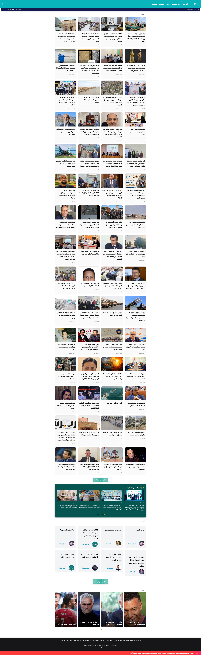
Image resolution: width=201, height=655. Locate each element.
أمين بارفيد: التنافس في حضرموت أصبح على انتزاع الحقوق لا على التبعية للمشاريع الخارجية (66, 194)
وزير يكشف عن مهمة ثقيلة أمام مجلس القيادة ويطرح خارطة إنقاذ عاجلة (135, 376)
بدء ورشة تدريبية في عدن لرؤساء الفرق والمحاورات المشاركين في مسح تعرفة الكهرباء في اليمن (112, 163)
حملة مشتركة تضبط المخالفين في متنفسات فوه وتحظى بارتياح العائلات (135, 254)
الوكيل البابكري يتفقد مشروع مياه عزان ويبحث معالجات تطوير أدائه (89, 433)
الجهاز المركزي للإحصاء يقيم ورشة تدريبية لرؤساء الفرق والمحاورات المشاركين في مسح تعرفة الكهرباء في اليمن (65, 255)
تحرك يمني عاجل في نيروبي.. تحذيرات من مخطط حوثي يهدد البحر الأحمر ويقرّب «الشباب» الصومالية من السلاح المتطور (66, 436)
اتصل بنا (85, 645)
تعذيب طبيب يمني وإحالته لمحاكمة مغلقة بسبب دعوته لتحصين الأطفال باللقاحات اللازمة (65, 224)
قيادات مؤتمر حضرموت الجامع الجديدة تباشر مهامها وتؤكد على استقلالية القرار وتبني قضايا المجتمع (113, 37)
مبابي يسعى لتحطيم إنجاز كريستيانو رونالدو (137, 623)
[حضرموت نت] (197, 4)
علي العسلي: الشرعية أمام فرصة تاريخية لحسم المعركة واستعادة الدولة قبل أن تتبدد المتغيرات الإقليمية (112, 133)
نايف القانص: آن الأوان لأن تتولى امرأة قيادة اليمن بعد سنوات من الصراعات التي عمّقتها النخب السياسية (112, 255)
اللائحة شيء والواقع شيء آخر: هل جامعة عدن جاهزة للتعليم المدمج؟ (90, 534)
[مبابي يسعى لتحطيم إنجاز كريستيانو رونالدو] (135, 609)
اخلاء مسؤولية (98, 645)
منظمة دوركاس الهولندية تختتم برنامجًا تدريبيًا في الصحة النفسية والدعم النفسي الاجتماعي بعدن (89, 315)
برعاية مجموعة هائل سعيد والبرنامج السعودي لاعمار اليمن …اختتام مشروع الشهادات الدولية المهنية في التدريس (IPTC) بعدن (134, 508)
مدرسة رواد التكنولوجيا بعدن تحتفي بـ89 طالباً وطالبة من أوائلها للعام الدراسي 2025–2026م (67, 101)
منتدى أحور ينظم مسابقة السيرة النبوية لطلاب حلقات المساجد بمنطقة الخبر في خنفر (66, 285)
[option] (134, 501)
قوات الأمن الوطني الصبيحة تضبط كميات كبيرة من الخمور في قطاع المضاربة (112, 347)
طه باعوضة (85, 568)
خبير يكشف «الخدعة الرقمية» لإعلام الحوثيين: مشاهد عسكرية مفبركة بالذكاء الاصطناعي (89, 224)
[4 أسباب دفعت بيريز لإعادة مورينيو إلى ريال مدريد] (112, 609)
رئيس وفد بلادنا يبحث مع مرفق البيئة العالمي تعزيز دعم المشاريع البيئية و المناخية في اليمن (136, 163)
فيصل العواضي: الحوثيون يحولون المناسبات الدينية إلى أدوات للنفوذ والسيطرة (89, 466)
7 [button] (97, 514)
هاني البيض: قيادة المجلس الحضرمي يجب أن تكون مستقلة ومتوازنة (66, 405)
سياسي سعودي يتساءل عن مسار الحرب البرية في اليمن (112, 313)
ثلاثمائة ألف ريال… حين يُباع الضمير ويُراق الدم (89, 555)
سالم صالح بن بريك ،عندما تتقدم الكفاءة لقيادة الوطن (113, 556)
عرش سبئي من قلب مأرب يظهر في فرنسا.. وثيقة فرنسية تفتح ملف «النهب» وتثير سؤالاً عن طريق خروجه (89, 69)
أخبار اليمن (185, 4)
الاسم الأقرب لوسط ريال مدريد (66, 624)
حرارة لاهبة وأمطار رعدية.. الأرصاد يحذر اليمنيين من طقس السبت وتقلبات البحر (112, 376)
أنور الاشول (109, 543)
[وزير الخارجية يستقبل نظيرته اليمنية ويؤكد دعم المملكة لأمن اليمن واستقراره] (67, 495)
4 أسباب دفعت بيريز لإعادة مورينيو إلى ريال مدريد (113, 623)
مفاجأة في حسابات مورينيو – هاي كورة (90, 623)
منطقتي (154, 4)
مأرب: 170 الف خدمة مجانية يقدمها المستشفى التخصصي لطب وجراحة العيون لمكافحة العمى (90, 37)
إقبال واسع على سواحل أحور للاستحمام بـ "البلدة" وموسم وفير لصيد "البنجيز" (135, 224)
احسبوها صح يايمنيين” (113, 529)
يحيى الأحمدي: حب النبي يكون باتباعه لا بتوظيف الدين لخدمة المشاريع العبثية (66, 466)
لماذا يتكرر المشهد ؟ (67, 529)
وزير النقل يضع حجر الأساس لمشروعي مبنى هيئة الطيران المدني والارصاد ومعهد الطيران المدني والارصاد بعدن (136, 101)
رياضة (168, 4)
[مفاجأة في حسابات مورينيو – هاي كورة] (89, 609)
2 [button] (103, 514)
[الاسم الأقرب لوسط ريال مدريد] (66, 609)
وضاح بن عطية (132, 543)
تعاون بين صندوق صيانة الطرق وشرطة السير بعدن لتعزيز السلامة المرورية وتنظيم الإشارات (89, 131)
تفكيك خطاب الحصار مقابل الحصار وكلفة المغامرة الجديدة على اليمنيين (136, 561)
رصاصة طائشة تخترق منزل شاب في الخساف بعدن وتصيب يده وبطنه (66, 347)
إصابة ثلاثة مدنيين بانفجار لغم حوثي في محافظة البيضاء (136, 433)
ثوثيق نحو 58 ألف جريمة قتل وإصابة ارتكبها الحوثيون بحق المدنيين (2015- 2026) (113, 224)
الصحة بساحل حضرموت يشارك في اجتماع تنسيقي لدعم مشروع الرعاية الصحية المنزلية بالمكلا (112, 68)
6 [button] (98, 514)
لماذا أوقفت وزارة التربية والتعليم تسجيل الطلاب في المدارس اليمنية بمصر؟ (65, 163)
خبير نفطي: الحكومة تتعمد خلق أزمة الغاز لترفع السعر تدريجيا (90, 284)
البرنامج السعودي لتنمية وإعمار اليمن (132, 487)
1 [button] (104, 514)
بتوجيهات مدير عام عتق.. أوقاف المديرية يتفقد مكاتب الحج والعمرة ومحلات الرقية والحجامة (89, 163)
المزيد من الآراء (100, 581)
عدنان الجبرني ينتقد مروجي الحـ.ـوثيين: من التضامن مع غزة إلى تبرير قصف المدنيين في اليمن (135, 285)
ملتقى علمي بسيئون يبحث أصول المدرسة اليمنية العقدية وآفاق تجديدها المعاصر (112, 285)
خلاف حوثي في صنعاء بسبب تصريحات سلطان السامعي (136, 404)
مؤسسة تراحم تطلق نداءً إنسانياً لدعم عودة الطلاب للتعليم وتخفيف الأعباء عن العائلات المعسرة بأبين (136, 194)
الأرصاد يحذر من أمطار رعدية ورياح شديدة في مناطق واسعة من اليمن (65, 315)
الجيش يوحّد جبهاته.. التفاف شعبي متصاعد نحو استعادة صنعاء (91, 99)
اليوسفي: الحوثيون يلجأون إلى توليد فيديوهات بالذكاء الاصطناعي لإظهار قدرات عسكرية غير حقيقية (135, 316)
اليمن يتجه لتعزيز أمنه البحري (114, 403)
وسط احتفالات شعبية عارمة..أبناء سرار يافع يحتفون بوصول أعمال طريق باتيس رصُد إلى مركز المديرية (112, 101)
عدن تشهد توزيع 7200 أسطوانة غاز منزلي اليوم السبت (112, 433)
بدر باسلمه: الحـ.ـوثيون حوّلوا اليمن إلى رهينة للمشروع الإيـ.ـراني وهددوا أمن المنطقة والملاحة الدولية (112, 194)
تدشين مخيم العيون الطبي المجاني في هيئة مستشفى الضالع (137, 131)
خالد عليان (132, 572)
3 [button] (102, 514)
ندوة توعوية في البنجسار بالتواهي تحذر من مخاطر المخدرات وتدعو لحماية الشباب (89, 405)
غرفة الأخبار (85, 544)
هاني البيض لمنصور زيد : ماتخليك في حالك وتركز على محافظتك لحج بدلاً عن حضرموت (89, 347)
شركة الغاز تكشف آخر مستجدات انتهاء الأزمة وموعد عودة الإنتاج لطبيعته (113, 466)
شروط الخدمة (91, 645)
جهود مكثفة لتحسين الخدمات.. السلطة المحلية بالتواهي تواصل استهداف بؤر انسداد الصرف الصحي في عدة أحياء (66, 37)
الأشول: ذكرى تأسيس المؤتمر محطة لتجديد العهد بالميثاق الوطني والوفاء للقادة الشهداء (90, 376)
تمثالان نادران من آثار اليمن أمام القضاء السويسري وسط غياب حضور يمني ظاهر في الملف (136, 68)
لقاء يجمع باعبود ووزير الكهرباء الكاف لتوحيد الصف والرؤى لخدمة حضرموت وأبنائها (89, 192)
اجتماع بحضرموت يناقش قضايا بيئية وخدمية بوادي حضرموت (90, 252)
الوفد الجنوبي (139, 529)
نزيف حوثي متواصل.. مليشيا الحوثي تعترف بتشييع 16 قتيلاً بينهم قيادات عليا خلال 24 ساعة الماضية (136, 37)
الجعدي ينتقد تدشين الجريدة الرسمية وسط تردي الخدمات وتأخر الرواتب (135, 347)
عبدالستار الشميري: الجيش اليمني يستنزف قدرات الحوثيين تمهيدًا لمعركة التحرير (135, 466)
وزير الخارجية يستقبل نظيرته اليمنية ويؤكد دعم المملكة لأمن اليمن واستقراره (67, 506)
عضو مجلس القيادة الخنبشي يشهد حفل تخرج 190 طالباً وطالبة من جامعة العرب (65, 68)
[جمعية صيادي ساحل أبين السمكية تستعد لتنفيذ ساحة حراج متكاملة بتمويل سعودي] (89, 495)
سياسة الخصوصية (105, 645)
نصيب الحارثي (109, 568)
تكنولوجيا (161, 4)
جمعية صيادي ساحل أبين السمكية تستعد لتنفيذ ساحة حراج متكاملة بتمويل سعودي (89, 506)
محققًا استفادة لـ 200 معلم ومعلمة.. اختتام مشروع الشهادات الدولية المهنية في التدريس (112, 507)
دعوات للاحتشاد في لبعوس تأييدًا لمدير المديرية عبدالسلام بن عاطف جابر (65, 131)
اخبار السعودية (176, 4)
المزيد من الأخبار (100, 479)
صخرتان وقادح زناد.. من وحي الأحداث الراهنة (65, 555)
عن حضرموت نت (113, 645)
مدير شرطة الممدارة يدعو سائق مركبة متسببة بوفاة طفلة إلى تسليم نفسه (66, 376)
